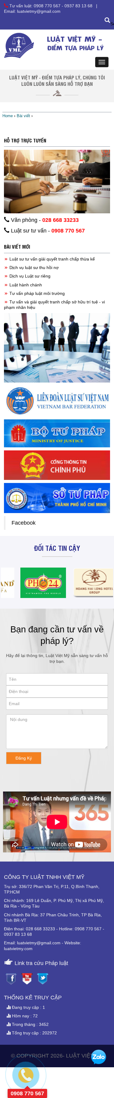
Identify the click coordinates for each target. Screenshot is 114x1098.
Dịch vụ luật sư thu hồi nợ (33, 267)
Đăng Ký (24, 758)
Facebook (24, 523)
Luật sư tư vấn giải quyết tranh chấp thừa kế (51, 259)
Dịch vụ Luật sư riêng (29, 276)
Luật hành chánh (25, 284)
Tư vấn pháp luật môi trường (36, 293)
